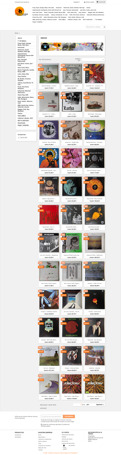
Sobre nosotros (42, 441)
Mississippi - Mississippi (94, 114)
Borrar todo (22, 137)
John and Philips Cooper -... (94, 170)
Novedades (18, 437)
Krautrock (59, 7)
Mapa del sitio (42, 447)
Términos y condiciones (44, 439)
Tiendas (40, 450)
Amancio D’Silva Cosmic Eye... (72, 255)
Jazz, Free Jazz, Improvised (70, 10)
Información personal (68, 434)
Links (39, 443)
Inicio (20, 38)
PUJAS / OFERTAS (37, 22)
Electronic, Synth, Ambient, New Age (74, 7)
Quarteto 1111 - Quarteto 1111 (94, 86)
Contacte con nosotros (22, 2)
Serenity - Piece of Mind (49, 142)
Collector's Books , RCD (74, 19)
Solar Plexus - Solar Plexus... (72, 396)
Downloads (21, 123)
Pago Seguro (41, 437)
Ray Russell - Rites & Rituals (94, 198)
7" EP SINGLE (98, 19)
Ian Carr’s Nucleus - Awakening (49, 255)
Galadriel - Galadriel (94, 368)
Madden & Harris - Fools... (72, 86)
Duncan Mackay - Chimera (49, 86)
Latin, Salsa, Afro (72, 12)
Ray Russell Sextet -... (72, 227)
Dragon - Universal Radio (72, 368)
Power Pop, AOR (37, 17)
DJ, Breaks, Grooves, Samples (41, 15)
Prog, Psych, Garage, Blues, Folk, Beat (43, 7)
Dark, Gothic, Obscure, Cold (76, 17)
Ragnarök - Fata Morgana (95, 340)
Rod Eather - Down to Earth (49, 396)
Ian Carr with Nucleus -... (72, 340)
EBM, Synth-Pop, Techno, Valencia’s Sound (45, 19)
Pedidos (64, 437)
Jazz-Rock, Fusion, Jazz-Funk (88, 10)
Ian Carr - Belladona (49, 368)
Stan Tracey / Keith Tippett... (49, 283)
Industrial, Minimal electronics (95, 15)
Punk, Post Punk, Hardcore (77, 15)
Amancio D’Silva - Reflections (95, 255)
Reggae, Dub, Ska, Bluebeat (96, 12)
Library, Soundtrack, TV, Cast (59, 15)
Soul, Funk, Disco (37, 12)
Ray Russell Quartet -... (72, 198)
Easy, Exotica (82, 12)
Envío (39, 435)
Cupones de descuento (68, 443)
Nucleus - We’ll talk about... (49, 340)
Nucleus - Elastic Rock (95, 311)
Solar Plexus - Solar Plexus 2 (94, 396)
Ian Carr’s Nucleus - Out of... (72, 311)
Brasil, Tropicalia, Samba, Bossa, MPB (54, 12)
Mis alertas (72, 445)
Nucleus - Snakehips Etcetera (49, 311)
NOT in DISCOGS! (88, 19)
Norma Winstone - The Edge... (94, 142)
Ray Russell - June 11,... (49, 227)
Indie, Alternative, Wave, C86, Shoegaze (55, 17)
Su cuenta (65, 432)
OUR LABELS (62, 19)
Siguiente (100, 405)
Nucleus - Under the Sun (95, 283)
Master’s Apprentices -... (49, 198)
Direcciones (65, 441)
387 (88, 405)
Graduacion (18, 435)
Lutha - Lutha (72, 114)
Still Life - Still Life (72, 170)
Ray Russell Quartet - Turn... (49, 170)
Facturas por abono (67, 439)
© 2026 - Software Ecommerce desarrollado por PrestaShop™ (60, 453)
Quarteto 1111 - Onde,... (49, 114)
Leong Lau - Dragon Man (72, 142)
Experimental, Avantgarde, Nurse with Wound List (47, 10)
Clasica (88, 7)
